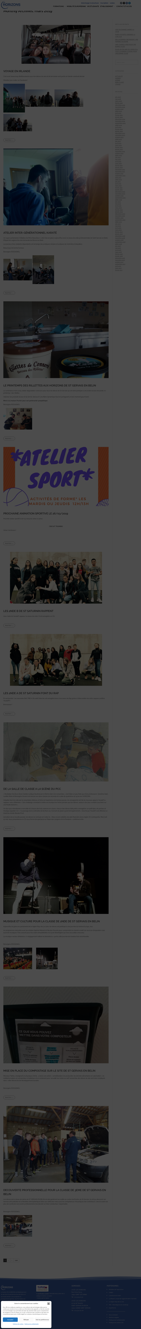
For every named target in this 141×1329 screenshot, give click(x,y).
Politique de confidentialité (31, 1324)
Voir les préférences (42, 1320)
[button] (48, 1303)
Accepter (10, 1320)
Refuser (26, 1320)
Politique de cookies (18, 1324)
